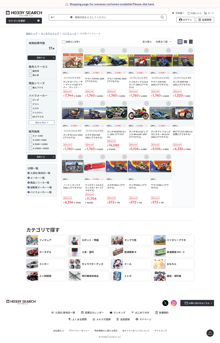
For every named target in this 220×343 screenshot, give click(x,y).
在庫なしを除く (73, 41)
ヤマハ (36, 104)
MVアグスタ (38, 116)
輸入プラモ (38, 87)
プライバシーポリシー (79, 330)
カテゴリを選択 (16, 20)
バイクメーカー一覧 (41, 192)
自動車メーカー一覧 (41, 187)
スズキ (36, 108)
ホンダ (36, 99)
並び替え (147, 41)
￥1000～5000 (39, 140)
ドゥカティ (38, 112)
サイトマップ (160, 330)
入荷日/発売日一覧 (40, 173)
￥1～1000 (38, 135)
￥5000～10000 (40, 144)
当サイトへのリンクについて (136, 330)
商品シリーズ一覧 (39, 182)
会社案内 (57, 330)
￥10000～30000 (41, 148)
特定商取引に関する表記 (105, 330)
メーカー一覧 (37, 178)
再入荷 (36, 75)
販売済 (36, 71)
